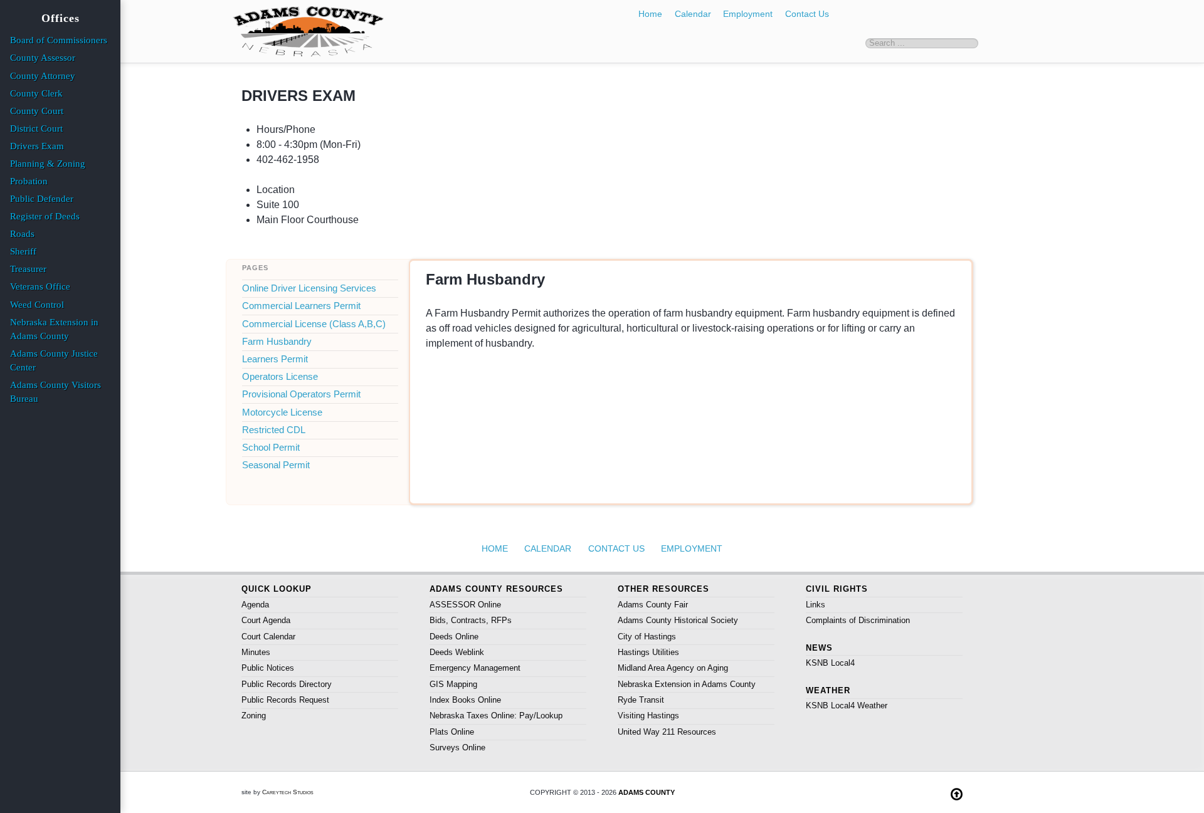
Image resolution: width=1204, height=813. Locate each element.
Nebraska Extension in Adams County (687, 684)
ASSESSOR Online (465, 604)
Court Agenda (265, 620)
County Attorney (42, 76)
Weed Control (37, 305)
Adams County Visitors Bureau (55, 392)
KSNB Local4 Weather (846, 705)
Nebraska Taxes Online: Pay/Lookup (496, 715)
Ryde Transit (641, 700)
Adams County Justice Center (54, 360)
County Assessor (42, 58)
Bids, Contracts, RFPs (471, 620)
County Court (36, 111)
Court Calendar (268, 636)
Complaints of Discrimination (858, 620)
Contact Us (807, 14)
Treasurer (28, 269)
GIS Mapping (453, 684)
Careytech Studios (288, 792)
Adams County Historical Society (678, 620)
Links (815, 604)
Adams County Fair (653, 604)
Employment (748, 14)
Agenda (255, 604)
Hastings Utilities (648, 652)
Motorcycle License (282, 412)
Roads (22, 234)
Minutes (255, 652)
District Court (36, 128)
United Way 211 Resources (667, 732)
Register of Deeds (45, 216)
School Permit (271, 448)
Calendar (693, 14)
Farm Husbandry (277, 342)
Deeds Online (454, 636)
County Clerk (36, 93)
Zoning (253, 715)
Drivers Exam (37, 146)
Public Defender (41, 199)
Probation (29, 181)
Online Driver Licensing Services (309, 288)
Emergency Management (475, 668)
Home (650, 14)
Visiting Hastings (648, 715)
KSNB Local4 (830, 663)
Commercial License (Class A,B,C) (314, 324)
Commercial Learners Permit (301, 306)
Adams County (646, 792)
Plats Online (452, 732)
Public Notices (267, 668)
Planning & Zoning (47, 164)
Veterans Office (40, 286)
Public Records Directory (286, 684)
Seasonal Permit (276, 465)
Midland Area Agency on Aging (673, 668)
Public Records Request (285, 700)
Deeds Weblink (457, 652)
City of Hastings (647, 636)
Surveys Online (457, 747)
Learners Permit (275, 359)
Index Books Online (465, 700)
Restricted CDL (273, 430)
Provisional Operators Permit (301, 394)
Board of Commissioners (58, 40)
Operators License (280, 377)
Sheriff (23, 251)
